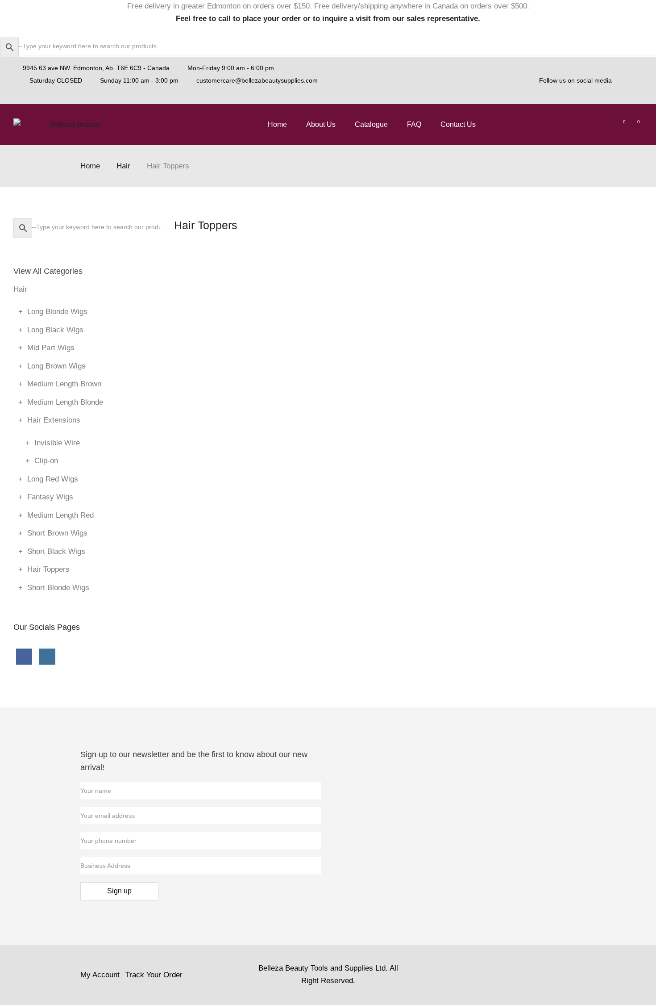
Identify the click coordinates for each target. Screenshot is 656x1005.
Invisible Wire (57, 443)
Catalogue (371, 124)
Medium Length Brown (64, 384)
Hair (123, 166)
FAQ (414, 124)
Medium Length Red (60, 515)
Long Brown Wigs (56, 366)
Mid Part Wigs (51, 347)
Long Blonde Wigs (57, 311)
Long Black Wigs (55, 330)
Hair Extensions (53, 420)
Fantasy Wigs (50, 497)
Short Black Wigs (56, 551)
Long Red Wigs (52, 479)
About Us (321, 124)
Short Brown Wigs (57, 533)
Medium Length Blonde (65, 402)
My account (100, 975)
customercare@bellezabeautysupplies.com (257, 80)
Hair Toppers (48, 569)
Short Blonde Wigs (58, 587)
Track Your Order (154, 975)
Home (277, 124)
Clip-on (46, 460)
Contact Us (458, 124)
